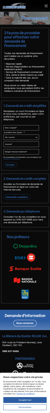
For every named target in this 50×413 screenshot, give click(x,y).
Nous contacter (25, 323)
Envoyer (10, 164)
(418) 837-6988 (24, 219)
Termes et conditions (25, 394)
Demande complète (17, 197)
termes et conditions (11, 159)
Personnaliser (25, 407)
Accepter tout (25, 400)
